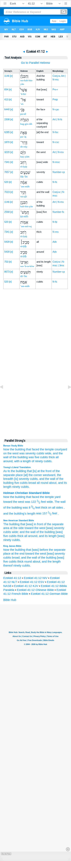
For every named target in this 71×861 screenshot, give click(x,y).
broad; (16, 557)
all (57, 457)
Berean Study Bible (13, 445)
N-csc (56, 142)
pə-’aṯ (23, 136)
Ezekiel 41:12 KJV (26, 586)
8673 (7, 271)
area (6, 528)
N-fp (55, 221)
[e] (11, 75)
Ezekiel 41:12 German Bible (49, 593)
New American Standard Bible (18, 520)
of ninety (37, 461)
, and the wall (46, 478)
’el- (22, 104)
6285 (7, 132)
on (5, 453)
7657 (7, 172)
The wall (60, 501)
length (31, 513)
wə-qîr (23, 196)
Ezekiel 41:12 (12, 578)
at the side (17, 528)
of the (7, 507)
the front (46, 471)
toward (7, 501)
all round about (46, 482)
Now (6, 497)
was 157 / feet (46, 513)
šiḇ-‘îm (24, 176)
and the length (51, 561)
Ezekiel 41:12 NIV (35, 578)
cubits (40, 453)
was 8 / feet (31, 507)
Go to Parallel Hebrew (35, 62)
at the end (17, 553)
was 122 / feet (35, 501)
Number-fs (58, 211)
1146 (6, 75)
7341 (7, 162)
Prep (55, 99)
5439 (7, 241)
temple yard (52, 497)
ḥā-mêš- (24, 216)
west (21, 501)
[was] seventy (55, 528)
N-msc (56, 162)
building (20, 497)
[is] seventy (21, 478)
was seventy (27, 453)
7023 (7, 192)
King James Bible (12, 546)
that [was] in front (31, 524)
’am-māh (25, 186)
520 (6, 182)
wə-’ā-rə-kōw (27, 266)
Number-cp (59, 172)
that (28, 449)
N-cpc (56, 109)
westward (48, 475)
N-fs (55, 182)
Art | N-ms (58, 152)
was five (34, 457)
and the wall (28, 532)
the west (12, 453)
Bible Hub (9, 600)
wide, (48, 453)
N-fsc (55, 132)
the (12, 497)
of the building (18, 457)
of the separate (54, 524)
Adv (55, 241)
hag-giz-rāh (26, 124)
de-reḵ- (24, 146)
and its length (48, 536)
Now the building (14, 449)
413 (6, 99)
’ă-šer (23, 94)
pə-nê (23, 114)
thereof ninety (12, 565)
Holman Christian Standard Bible (26, 493)
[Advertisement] (35, 364)
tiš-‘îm (23, 276)
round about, (32, 561)
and (5, 513)
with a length (22, 461)
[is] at (36, 471)
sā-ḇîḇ (23, 246)
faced (35, 449)
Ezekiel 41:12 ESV (32, 582)
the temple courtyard (53, 449)
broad (32, 482)
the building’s (17, 513)
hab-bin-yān (26, 206)
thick (52, 457)
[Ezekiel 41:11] (4, 394)
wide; (15, 532)
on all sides (55, 507)
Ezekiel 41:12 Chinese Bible (35, 590)
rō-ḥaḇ (23, 166)
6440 (7, 109)
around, (8, 461)
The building (11, 524)
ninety (15, 486)
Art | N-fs (57, 119)
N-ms (56, 231)
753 (6, 261)
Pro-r (55, 89)
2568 (7, 211)
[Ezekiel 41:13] (67, 394)
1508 (7, 119)
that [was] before (37, 549)
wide (50, 501)
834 (6, 89)
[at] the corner (32, 475)
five (16, 482)
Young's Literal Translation (17, 467)
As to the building (14, 471)
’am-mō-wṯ (26, 226)
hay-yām (24, 156)
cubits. (48, 461)
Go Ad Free (6, 854)
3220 (7, 152)
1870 (7, 142)
